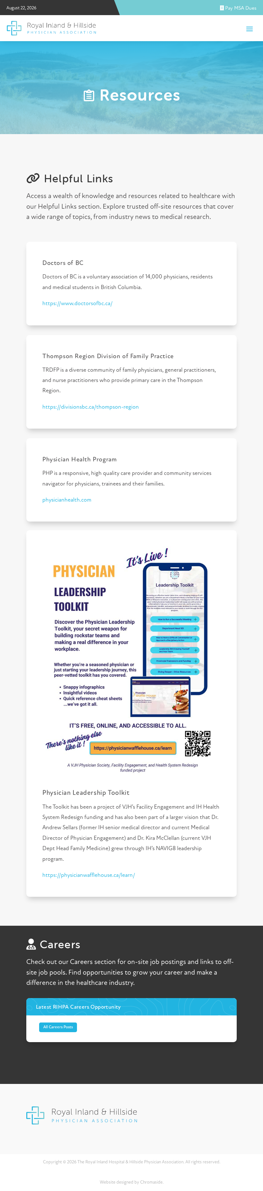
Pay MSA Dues (240, 8)
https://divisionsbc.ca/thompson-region (90, 407)
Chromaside (151, 1182)
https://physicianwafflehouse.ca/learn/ (88, 875)
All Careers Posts (58, 1027)
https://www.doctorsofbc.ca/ (77, 304)
